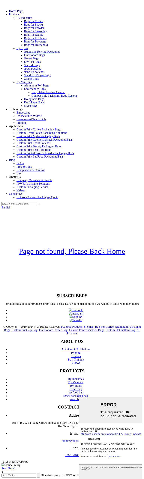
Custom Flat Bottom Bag (120, 330)
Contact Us (15, 193)
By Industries (24, 17)
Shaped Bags (32, 65)
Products (14, 14)
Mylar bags (30, 105)
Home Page (16, 11)
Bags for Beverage (35, 41)
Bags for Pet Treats (35, 38)
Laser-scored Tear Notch (31, 119)
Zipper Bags (31, 78)
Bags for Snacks (33, 24)
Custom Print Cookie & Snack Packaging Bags (44, 139)
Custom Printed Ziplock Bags (86, 330)
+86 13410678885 (76, 455)
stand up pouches (34, 72)
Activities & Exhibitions (76, 349)
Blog (12, 159)
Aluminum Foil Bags (36, 85)
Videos (20, 190)
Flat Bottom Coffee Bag (53, 330)
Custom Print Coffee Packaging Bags (38, 129)
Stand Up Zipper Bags (37, 75)
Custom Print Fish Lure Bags (33, 149)
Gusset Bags (31, 58)
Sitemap (89, 326)
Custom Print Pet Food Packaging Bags (39, 156)
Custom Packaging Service (32, 187)
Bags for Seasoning (35, 31)
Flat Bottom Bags (34, 55)
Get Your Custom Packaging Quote (37, 197)
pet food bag (75, 392)
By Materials (24, 82)
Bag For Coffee (104, 326)
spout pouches (32, 68)
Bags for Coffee (33, 21)
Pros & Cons (24, 166)
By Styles (22, 48)
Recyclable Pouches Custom (48, 92)
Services (76, 356)
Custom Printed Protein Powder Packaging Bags (45, 153)
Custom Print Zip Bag (24, 330)
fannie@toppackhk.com (76, 440)
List (18, 173)
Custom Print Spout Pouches (33, 143)
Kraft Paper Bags (34, 102)
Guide (20, 163)
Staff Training (76, 359)
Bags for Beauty (33, 34)
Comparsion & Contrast (30, 170)
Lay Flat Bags (32, 61)
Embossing (23, 112)
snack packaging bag (75, 395)
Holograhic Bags (34, 99)
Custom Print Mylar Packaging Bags (38, 136)
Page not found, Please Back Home (72, 251)
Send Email (8, 468)
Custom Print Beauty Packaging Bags (38, 146)
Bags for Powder (34, 28)
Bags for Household (36, 44)
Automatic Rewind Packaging (42, 51)
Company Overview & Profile (34, 180)
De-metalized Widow (29, 115)
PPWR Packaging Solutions (33, 183)
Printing (21, 122)
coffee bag (76, 389)
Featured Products (71, 326)
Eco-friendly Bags (35, 88)
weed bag (76, 399)
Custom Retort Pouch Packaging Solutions (41, 132)
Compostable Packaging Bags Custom (54, 95)
